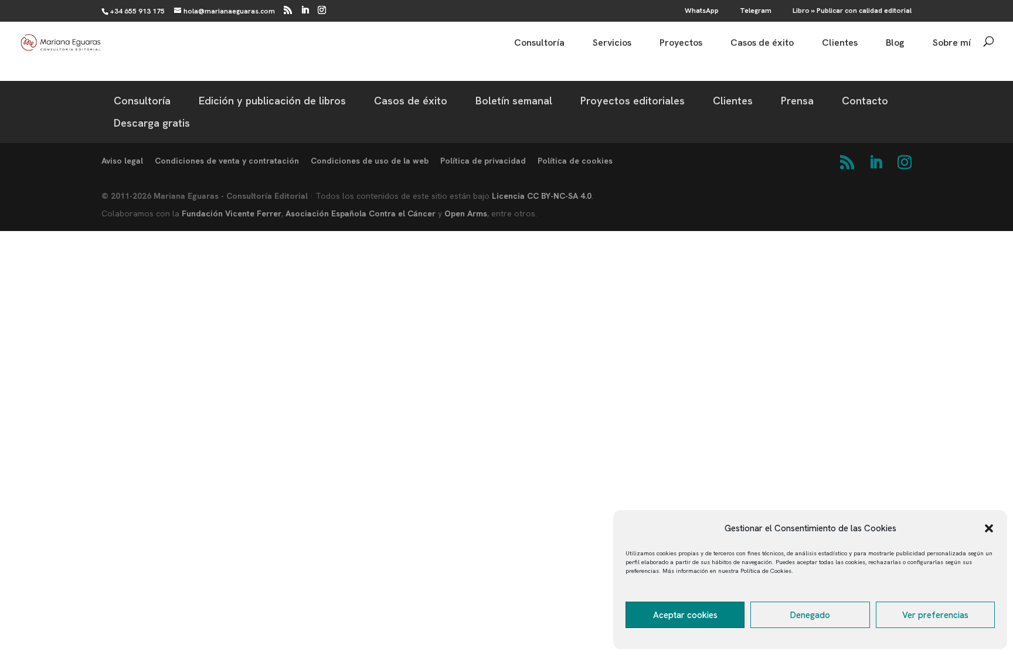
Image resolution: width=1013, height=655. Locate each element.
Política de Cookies (765, 571)
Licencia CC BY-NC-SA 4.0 (542, 196)
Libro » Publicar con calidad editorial (852, 11)
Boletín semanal (513, 100)
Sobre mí (952, 44)
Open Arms (465, 213)
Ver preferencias (935, 615)
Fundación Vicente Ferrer (231, 213)
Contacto (865, 100)
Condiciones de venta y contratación (227, 160)
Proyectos (681, 44)
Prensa (797, 100)
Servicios (612, 44)
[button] (989, 528)
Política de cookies (575, 160)
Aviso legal (122, 160)
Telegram (755, 11)
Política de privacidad (483, 160)
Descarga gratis (152, 123)
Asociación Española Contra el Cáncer (360, 213)
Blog (895, 44)
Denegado (810, 615)
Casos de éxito (762, 44)
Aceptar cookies (685, 615)
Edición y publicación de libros (272, 100)
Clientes (840, 44)
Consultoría (539, 44)
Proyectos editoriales (632, 100)
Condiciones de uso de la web (370, 160)
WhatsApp (702, 11)
